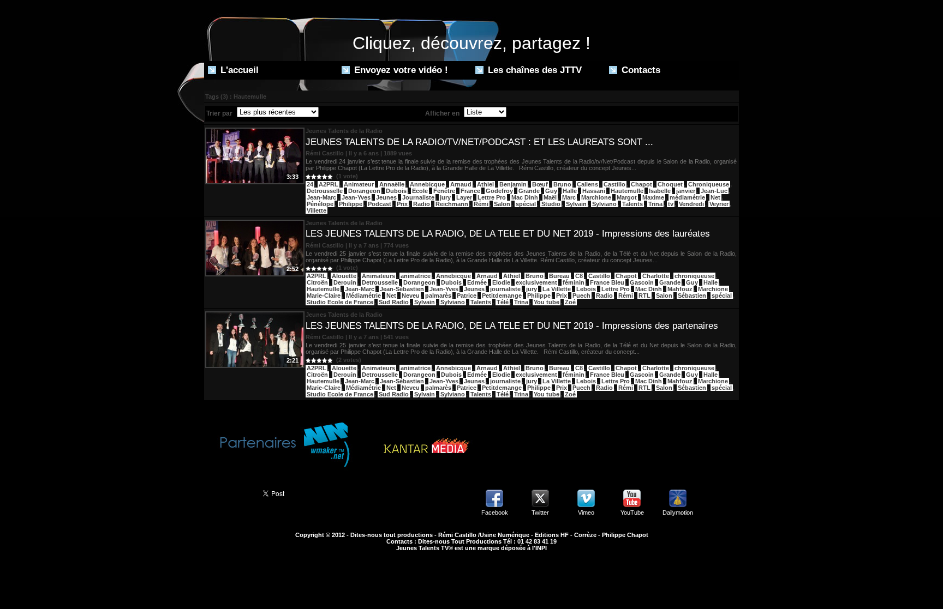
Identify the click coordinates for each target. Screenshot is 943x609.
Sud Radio (394, 302)
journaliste (505, 289)
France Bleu (607, 282)
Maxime (653, 197)
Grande (529, 191)
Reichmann (451, 204)
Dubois (396, 191)
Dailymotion (678, 512)
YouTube (632, 512)
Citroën (317, 282)
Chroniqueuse (708, 184)
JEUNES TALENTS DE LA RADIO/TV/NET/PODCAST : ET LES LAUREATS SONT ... (479, 142)
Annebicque (427, 184)
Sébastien (692, 295)
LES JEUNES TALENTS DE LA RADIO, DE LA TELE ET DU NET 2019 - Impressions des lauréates (508, 233)
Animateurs (378, 276)
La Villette (556, 289)
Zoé (570, 302)
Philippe (350, 204)
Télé (503, 302)
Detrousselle (325, 191)
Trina (655, 204)
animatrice (416, 276)
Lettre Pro (492, 197)
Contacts (639, 70)
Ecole (420, 191)
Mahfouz (680, 289)
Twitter (540, 512)
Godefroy (499, 191)
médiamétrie (687, 197)
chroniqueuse (694, 276)
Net (715, 197)
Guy (551, 191)
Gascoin (642, 282)
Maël (550, 197)
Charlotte (655, 276)
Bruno (562, 184)
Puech (581, 295)
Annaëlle (391, 184)
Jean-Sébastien (402, 289)
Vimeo (586, 512)
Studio (550, 204)
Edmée (477, 282)
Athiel (485, 184)
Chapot (641, 184)
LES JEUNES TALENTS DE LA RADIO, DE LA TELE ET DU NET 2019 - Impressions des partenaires (512, 326)
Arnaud (461, 184)
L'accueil (238, 70)
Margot (627, 197)
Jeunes (386, 197)
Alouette (344, 276)
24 (310, 184)
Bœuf (540, 184)
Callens (587, 184)
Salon (502, 204)
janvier (685, 191)
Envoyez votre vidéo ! (399, 70)
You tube (546, 302)
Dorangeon (364, 191)
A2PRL (328, 184)
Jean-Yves (356, 197)
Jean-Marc (321, 197)
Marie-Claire (324, 295)
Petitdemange (502, 295)
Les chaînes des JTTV (533, 70)
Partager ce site (228, 492)
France (470, 191)
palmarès (438, 295)
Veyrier (719, 204)
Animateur (359, 184)
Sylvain (576, 204)
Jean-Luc (714, 191)
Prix (402, 204)
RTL (644, 295)
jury (445, 197)
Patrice (466, 295)
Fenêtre (444, 191)
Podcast (379, 204)
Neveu (411, 295)
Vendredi (691, 204)
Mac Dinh (524, 197)
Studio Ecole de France (340, 302)
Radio (421, 204)
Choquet (670, 184)
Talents (632, 204)
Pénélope (320, 204)
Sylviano (604, 204)
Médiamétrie (363, 295)
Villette (316, 210)
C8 (579, 276)
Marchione (596, 197)
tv (670, 204)
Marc (569, 197)
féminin (573, 282)
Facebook (494, 512)
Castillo (614, 184)
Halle (570, 191)
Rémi (481, 204)
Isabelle (660, 191)
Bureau (559, 276)
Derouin (344, 282)
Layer (464, 197)
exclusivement (536, 282)
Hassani (593, 191)
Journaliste (418, 197)
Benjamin (513, 184)
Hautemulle (627, 191)
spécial (526, 204)
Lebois (586, 289)
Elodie (501, 282)
